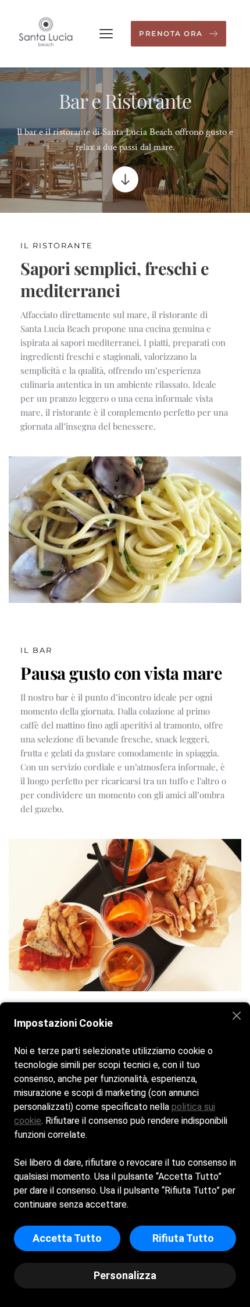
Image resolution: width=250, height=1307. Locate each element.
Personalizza (125, 1275)
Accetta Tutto (67, 1238)
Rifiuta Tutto (183, 1238)
